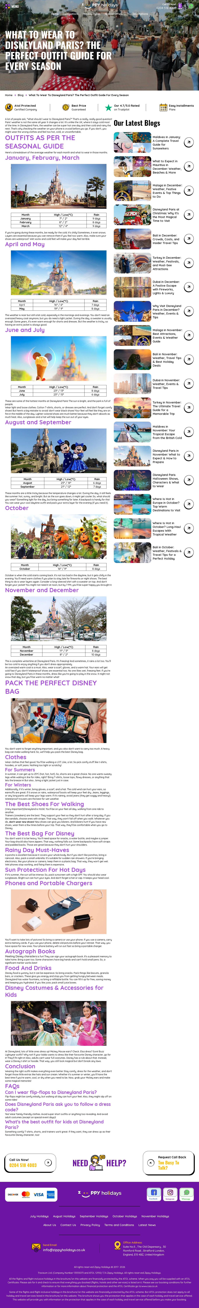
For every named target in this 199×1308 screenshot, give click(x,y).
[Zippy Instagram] (170, 1195)
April (22, 305)
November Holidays (155, 1216)
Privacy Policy (90, 1225)
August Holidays (64, 1216)
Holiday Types (91, 14)
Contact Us (68, 1225)
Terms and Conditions (119, 1225)
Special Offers (114, 14)
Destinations (71, 14)
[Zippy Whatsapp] (186, 1195)
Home (55, 14)
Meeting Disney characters (21, 956)
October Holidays (125, 1216)
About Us (49, 1225)
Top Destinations (137, 14)
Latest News (147, 1225)
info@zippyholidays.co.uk (64, 1250)
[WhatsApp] (191, 6)
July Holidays (39, 1216)
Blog (20, 95)
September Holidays (94, 1216)
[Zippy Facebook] (154, 1195)
